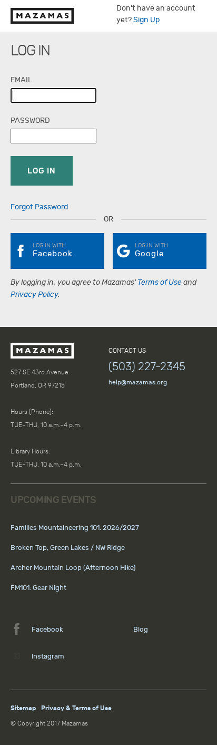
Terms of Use (159, 282)
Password (30, 120)
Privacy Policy (34, 294)
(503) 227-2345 (146, 366)
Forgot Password (39, 206)
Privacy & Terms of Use (76, 708)
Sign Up (146, 19)
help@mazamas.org (137, 382)
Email (21, 79)
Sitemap (23, 708)
